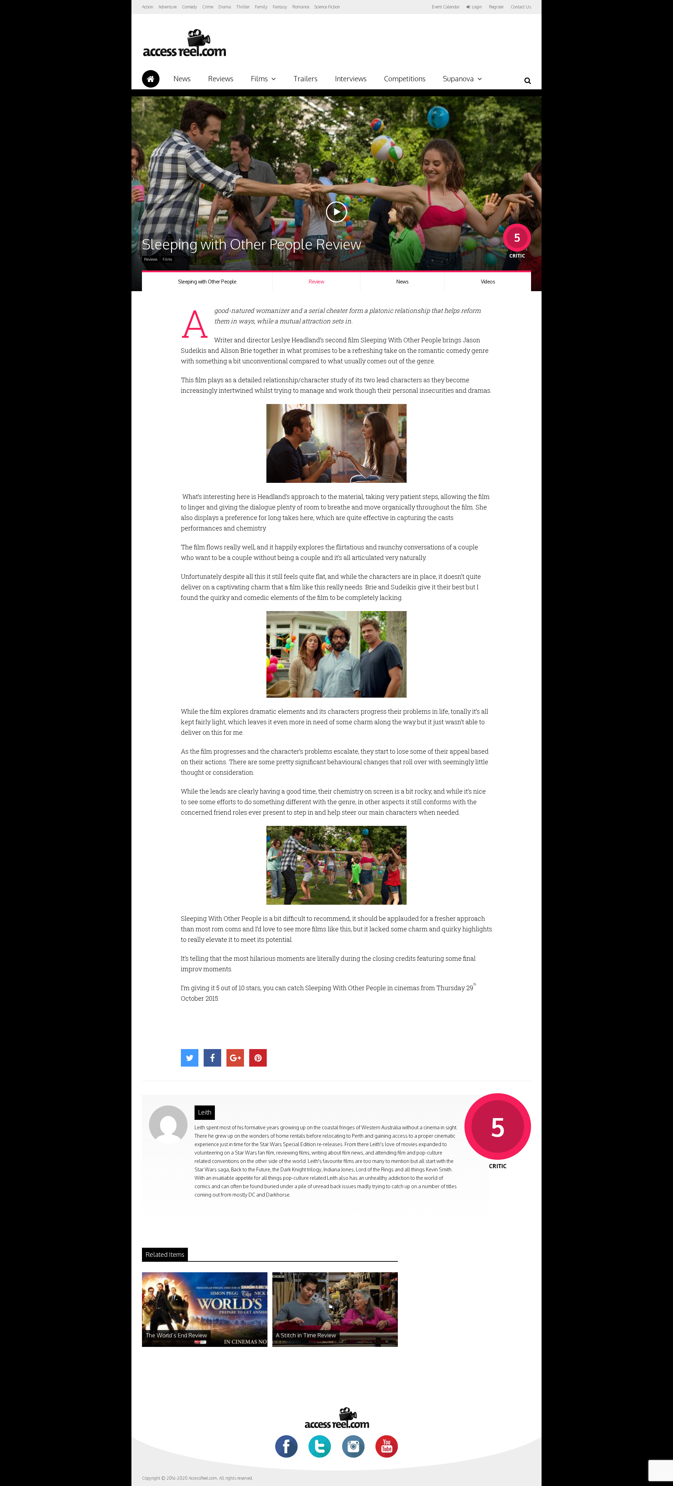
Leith (204, 1112)
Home (150, 79)
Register (496, 7)
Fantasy (280, 6)
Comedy (189, 6)
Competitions (405, 78)
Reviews (220, 78)
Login (477, 7)
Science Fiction (327, 6)
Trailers (305, 78)
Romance (300, 6)
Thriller (243, 6)
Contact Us (521, 6)
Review (316, 282)
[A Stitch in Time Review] (335, 1345)
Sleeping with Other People (207, 282)
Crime (207, 6)
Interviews (351, 78)
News (182, 78)
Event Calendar (446, 6)
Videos (488, 282)
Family (261, 6)
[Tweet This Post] (189, 1058)
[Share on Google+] (235, 1058)
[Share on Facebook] (212, 1058)
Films (259, 78)
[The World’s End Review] (204, 1345)
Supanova (458, 78)
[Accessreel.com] (184, 56)
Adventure (167, 6)
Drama (224, 6)
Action (147, 6)
